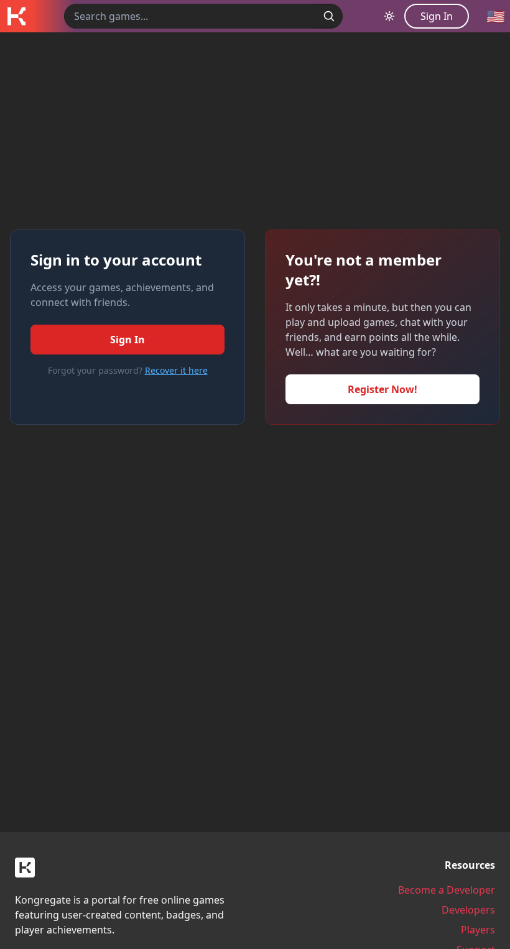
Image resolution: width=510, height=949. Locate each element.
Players (478, 930)
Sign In (127, 339)
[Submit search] (329, 16)
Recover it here (176, 370)
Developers (468, 910)
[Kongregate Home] (16, 16)
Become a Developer (446, 890)
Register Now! (382, 389)
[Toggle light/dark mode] (389, 16)
